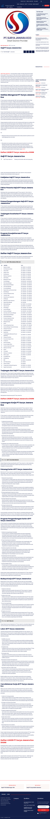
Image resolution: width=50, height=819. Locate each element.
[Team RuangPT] (1, 51)
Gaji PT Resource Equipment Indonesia (41, 86)
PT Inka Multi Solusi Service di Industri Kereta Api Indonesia (42, 14)
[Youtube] (48, 1)
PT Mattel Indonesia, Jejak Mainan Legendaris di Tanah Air (42, 25)
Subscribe (43, 810)
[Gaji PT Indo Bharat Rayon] (42, 73)
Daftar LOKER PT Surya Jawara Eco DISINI (17, 152)
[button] (41, 1)
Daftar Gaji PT (5, 45)
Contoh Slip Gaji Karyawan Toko (42, 42)
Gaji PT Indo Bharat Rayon (41, 80)
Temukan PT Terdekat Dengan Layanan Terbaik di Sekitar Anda (42, 29)
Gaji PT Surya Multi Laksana (34, 787)
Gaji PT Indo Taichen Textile (29, 805)
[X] (47, 1)
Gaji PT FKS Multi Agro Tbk (8, 787)
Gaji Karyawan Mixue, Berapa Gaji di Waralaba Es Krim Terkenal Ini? (42, 51)
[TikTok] (43, 818)
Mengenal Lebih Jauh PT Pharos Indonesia (42, 22)
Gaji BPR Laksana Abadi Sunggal (28, 811)
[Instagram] (45, 1)
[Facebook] (44, 1)
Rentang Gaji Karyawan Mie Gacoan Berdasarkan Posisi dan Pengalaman (42, 38)
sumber (23, 149)
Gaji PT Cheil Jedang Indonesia (42, 89)
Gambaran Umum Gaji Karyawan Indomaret (42, 45)
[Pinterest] (30, 52)
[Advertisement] (17, 63)
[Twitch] (45, 818)
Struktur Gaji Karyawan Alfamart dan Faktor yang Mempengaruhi (42, 48)
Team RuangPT (6, 51)
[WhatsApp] (33, 52)
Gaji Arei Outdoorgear (40, 96)
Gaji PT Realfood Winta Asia (41, 92)
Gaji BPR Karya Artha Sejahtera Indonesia (28, 808)
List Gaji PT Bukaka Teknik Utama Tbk (29, 803)
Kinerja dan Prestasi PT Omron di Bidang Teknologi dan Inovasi (42, 18)
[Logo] (2, 6)
